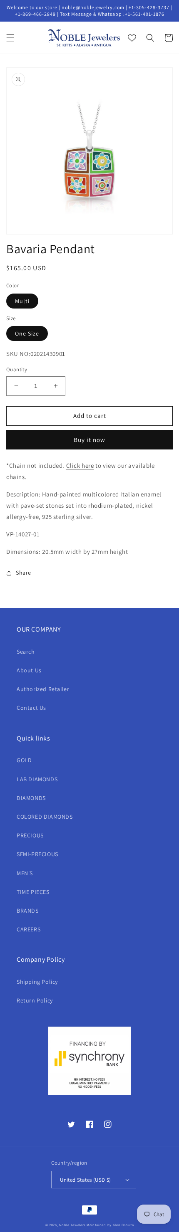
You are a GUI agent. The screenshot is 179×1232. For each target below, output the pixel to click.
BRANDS (28, 910)
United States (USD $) (85, 1179)
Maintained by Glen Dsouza (110, 1224)
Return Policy (35, 1000)
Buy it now (89, 440)
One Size (27, 333)
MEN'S (25, 873)
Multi (22, 301)
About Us (29, 670)
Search (26, 651)
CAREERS (28, 929)
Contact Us (31, 707)
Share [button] (23, 572)
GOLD (24, 760)
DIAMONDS (31, 798)
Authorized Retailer (43, 689)
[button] (10, 38)
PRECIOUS (30, 835)
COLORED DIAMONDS (45, 816)
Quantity (16, 369)
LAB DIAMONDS (37, 779)
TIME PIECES (33, 892)
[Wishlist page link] (132, 38)
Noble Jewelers (72, 1224)
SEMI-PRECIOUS (37, 854)
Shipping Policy (37, 981)
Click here (80, 465)
